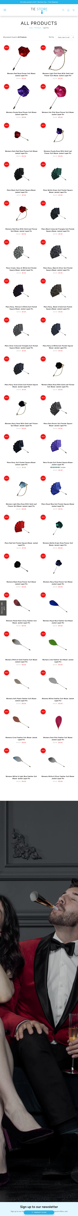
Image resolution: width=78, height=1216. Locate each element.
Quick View (21, 58)
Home (31, 28)
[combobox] (65, 37)
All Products (38, 28)
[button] (3, 608)
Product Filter (40, 1212)
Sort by (51, 37)
